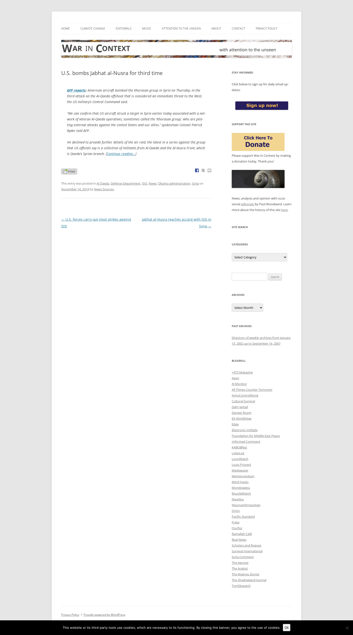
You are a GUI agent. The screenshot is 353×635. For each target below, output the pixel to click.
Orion (236, 511)
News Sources (104, 189)
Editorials (124, 28)
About (216, 28)
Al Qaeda (103, 183)
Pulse (235, 522)
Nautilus (238, 499)
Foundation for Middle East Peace (256, 436)
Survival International (247, 551)
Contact (238, 28)
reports (76, 90)
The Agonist (240, 562)
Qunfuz (237, 528)
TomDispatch (241, 586)
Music (146, 28)
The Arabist (240, 568)
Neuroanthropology (246, 505)
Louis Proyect (241, 464)
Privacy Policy (266, 28)
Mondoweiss (241, 488)
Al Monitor (239, 384)
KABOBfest (239, 447)
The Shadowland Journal (249, 580)
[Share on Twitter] (203, 170)
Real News (239, 539)
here (284, 210)
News (153, 183)
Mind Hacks (240, 482)
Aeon (235, 378)
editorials (247, 204)
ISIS (144, 183)
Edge (235, 424)
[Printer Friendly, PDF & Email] (69, 171)
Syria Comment (243, 557)
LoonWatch (240, 459)
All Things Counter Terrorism (252, 389)
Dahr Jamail (240, 407)
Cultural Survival (243, 401)
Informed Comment (246, 441)
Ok (287, 627)
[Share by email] (209, 170)
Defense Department (125, 183)
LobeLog (238, 453)
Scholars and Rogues (246, 545)
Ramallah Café (242, 534)
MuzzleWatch (241, 493)
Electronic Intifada (244, 430)
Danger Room (241, 413)
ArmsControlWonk (245, 395)
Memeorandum (243, 476)
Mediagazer (240, 470)
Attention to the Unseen (181, 28)
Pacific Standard (243, 516)
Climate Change (92, 28)
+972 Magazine (242, 372)
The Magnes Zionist (245, 574)
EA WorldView (241, 418)
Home (65, 28)
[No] (347, 627)
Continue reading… (121, 153)
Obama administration (174, 183)
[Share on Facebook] (197, 170)
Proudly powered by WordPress (104, 615)
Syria (195, 183)
